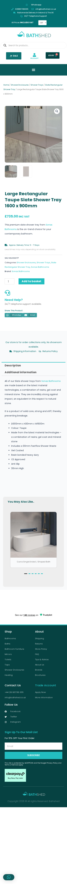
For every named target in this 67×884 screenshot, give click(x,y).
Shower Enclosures (20, 85)
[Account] (34, 55)
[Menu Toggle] (33, 69)
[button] (57, 111)
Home (6, 85)
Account (34, 58)
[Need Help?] (7, 292)
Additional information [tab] (20, 372)
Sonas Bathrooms (40, 267)
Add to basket (31, 281)
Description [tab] (13, 365)
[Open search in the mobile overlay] (33, 45)
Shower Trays (37, 85)
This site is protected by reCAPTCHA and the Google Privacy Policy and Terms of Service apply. (33, 764)
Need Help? (14, 300)
